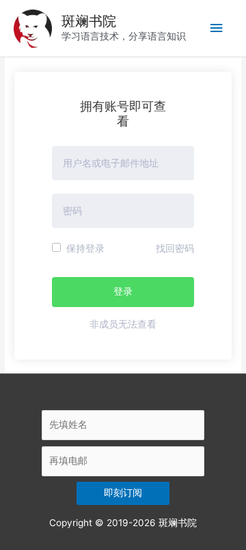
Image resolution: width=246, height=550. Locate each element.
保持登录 (84, 248)
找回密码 (175, 248)
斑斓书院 (89, 21)
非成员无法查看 (123, 324)
